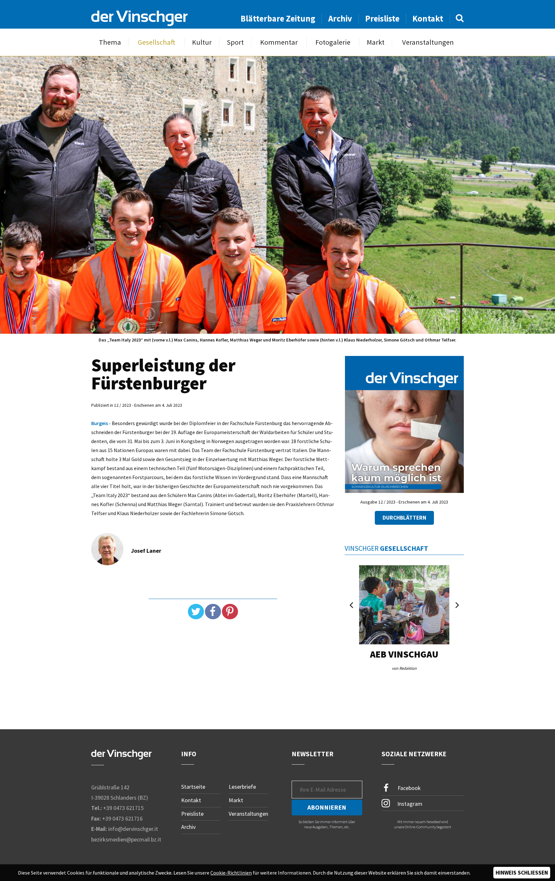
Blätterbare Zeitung (278, 18)
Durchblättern (404, 517)
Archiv (340, 18)
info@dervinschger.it (133, 828)
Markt (375, 42)
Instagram (409, 803)
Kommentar (279, 42)
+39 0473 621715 (123, 808)
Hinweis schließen (522, 872)
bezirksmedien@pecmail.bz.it (126, 839)
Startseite (193, 786)
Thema (110, 42)
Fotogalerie (332, 42)
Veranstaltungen (428, 42)
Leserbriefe (242, 786)
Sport (235, 42)
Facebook (408, 788)
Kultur (202, 42)
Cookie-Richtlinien (231, 872)
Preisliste (382, 18)
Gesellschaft (156, 42)
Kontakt (427, 18)
